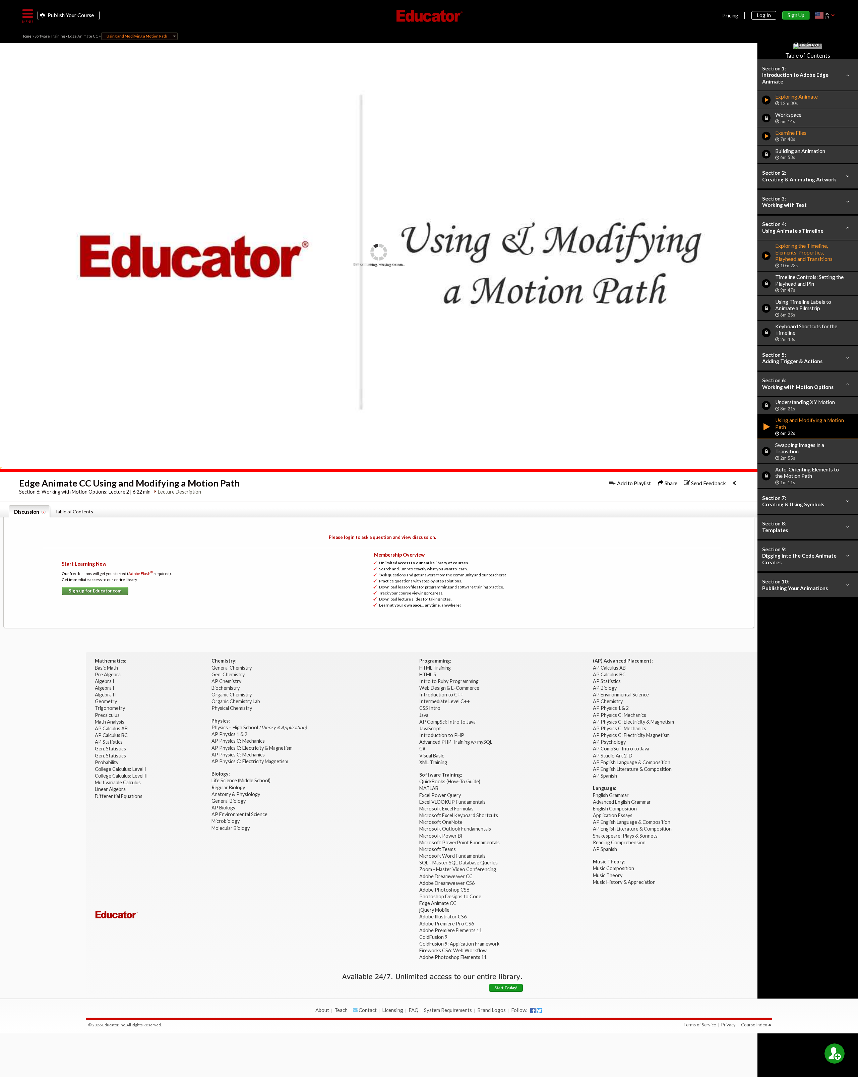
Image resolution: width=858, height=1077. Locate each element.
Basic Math (107, 668)
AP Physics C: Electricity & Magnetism (252, 748)
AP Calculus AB (112, 728)
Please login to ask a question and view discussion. (382, 537)
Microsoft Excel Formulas (446, 808)
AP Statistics (109, 742)
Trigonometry (110, 708)
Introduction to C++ (441, 694)
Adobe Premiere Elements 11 (450, 930)
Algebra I (105, 681)
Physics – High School (259, 727)
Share (670, 483)
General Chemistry (232, 668)
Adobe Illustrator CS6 (443, 916)
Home (26, 36)
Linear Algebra (111, 789)
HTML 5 (427, 674)
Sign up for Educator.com (95, 590)
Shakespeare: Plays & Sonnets (625, 836)
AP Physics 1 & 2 (229, 734)
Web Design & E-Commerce (449, 688)
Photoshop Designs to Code (450, 896)
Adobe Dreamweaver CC (446, 876)
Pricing (730, 15)
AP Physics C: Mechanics (238, 741)
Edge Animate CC (83, 36)
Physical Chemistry (232, 708)
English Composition (615, 808)
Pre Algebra (108, 674)
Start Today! (505, 987)
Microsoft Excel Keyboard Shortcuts (458, 815)
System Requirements (448, 1010)
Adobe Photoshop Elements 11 (453, 957)
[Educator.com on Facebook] (533, 1010)
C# (422, 748)
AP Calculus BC (111, 735)
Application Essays (612, 815)
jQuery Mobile (434, 910)
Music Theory (607, 875)
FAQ (414, 1010)
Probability (107, 762)
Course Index (754, 1024)
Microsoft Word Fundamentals (452, 856)
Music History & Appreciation (624, 882)
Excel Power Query (440, 795)
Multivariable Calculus (118, 782)
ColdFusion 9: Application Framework (459, 944)
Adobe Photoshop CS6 (444, 890)
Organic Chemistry (232, 694)
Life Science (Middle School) (240, 780)
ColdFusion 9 (433, 937)
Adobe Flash (140, 573)
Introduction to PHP (442, 735)
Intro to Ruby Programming (449, 681)
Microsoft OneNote (441, 822)
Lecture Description (179, 492)
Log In (764, 15)
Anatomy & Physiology (236, 794)
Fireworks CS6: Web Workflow (453, 950)
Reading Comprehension (619, 842)
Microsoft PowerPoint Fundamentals (459, 842)
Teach (341, 1010)
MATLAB (428, 788)
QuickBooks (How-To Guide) (450, 781)
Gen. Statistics (111, 748)
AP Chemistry (226, 681)
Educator (429, 16)
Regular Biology (228, 787)
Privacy (728, 1024)
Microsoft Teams (437, 849)
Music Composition (613, 868)
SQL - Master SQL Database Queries (458, 862)
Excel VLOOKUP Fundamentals (452, 802)
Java (423, 715)
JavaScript (430, 728)
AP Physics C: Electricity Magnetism (249, 761)
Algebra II (106, 694)
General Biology (229, 801)
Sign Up (796, 15)
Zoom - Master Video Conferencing (457, 869)
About (322, 1010)
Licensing (392, 1010)
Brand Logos (491, 1010)
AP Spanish (605, 776)
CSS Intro (429, 708)
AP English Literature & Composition (632, 769)
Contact (367, 1010)
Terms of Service (699, 1024)
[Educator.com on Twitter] (539, 1010)
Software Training (50, 36)
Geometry (106, 701)
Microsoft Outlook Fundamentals (455, 829)
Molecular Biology (231, 828)
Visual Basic (431, 755)
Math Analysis (110, 722)
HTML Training (435, 668)
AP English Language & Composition (631, 762)
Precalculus (108, 715)
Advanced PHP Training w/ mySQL (456, 742)
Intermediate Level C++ (444, 701)
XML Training (433, 762)
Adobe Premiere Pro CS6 (446, 923)
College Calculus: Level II (122, 776)
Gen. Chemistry (228, 674)
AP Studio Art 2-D (612, 755)
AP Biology (223, 807)
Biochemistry (226, 688)
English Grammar (611, 795)
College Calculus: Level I (120, 769)
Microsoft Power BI (441, 836)
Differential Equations (119, 796)
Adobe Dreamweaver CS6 (447, 883)
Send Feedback (708, 483)
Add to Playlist (633, 483)
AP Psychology (609, 742)
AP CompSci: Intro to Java (447, 722)
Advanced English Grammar (622, 802)
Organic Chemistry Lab (236, 701)
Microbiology (225, 821)
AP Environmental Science (239, 814)
